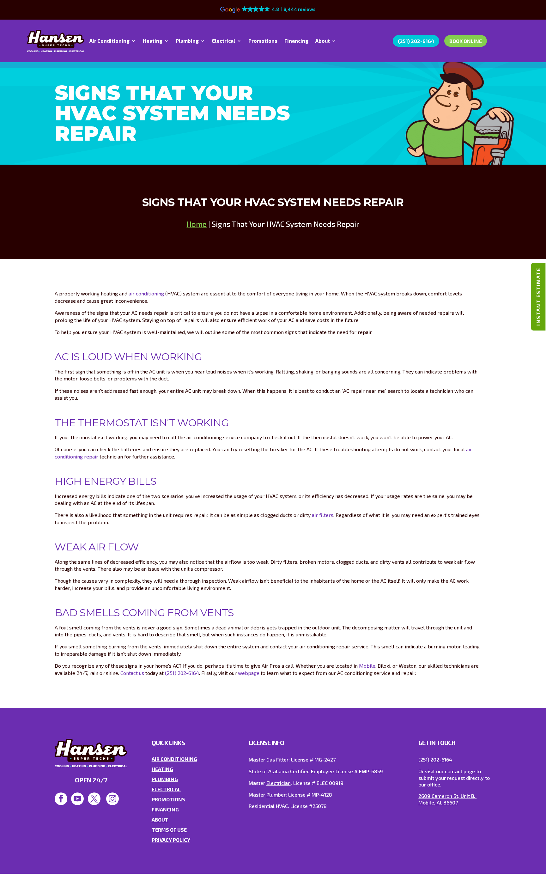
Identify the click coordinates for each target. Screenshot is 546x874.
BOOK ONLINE (465, 41)
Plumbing (187, 41)
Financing (296, 41)
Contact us (132, 673)
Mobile (367, 666)
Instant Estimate (538, 297)
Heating (152, 41)
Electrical (223, 41)
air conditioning (146, 293)
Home (196, 223)
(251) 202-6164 (416, 41)
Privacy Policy (171, 840)
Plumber (276, 795)
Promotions (262, 41)
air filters (322, 515)
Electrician (278, 783)
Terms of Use (169, 830)
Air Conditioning (109, 41)
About (322, 41)
